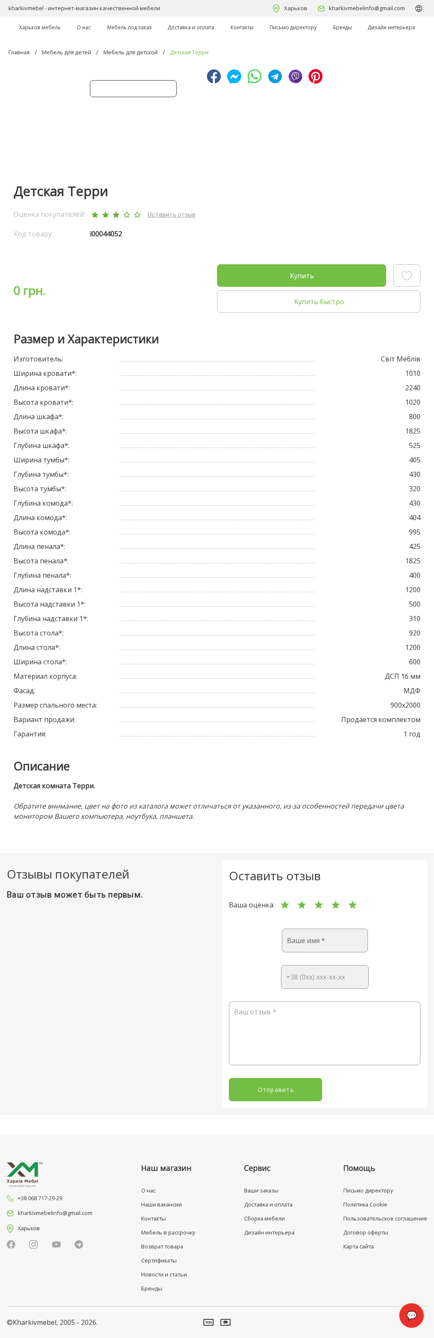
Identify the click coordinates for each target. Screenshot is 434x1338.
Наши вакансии (161, 1204)
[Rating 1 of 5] (284, 904)
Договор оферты (365, 1232)
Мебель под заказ (129, 27)
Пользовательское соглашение (385, 1218)
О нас (84, 27)
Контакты (242, 27)
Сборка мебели (264, 1218)
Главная (19, 52)
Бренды (342, 27)
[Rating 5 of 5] (352, 904)
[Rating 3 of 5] (318, 904)
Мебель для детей (66, 52)
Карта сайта (358, 1246)
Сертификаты (159, 1260)
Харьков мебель (40, 27)
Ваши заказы (261, 1190)
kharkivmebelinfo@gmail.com (367, 8)
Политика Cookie (365, 1204)
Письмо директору (293, 27)
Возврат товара (162, 1246)
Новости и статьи (164, 1274)
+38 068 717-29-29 (40, 1198)
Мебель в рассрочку (168, 1232)
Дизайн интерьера (391, 27)
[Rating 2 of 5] (301, 904)
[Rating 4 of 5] (335, 904)
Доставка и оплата (191, 27)
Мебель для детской (130, 52)
